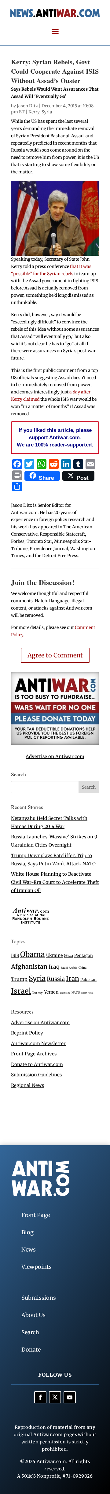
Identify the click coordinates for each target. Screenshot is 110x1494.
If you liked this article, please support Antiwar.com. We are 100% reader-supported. (55, 437)
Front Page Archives (34, 1054)
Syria (47, 112)
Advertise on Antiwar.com (55, 756)
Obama (32, 954)
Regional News (27, 1085)
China (82, 968)
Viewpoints (36, 1266)
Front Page (35, 1215)
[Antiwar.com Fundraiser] (55, 743)
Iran (72, 978)
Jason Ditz (27, 106)
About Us (33, 1315)
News (28, 1249)
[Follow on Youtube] (70, 1397)
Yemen (51, 992)
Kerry (33, 112)
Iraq (54, 966)
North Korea (87, 992)
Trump (19, 979)
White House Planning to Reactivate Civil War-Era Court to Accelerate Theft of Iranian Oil (55, 882)
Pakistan (88, 979)
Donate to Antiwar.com (37, 1064)
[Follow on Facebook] (40, 1397)
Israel (21, 991)
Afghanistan (29, 966)
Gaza (68, 955)
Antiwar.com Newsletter (38, 1043)
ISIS (15, 955)
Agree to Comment (55, 655)
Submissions (38, 1297)
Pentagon (83, 955)
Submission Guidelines (36, 1075)
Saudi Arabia (69, 967)
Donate (31, 1349)
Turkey (37, 992)
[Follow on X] (55, 1397)
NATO (76, 992)
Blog (27, 1232)
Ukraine (54, 955)
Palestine (65, 992)
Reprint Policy (27, 1033)
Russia (56, 978)
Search (30, 1332)
